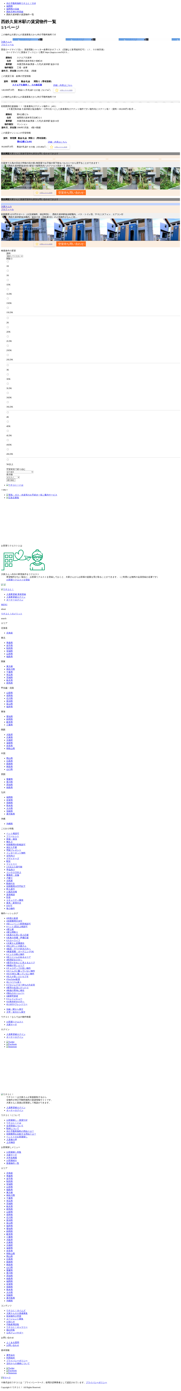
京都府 (9, 740)
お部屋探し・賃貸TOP (16, 1120)
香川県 (9, 782)
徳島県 (9, 787)
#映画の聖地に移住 (15, 990)
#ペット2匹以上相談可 (17, 926)
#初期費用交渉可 (14, 921)
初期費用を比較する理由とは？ (21, 1134)
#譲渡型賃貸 (12, 996)
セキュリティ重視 (14, 900)
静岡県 (9, 719)
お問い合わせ (12, 1345)
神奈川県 (10, 669)
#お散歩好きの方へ (15, 1001)
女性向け (10, 856)
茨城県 (9, 677)
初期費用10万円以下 (15, 886)
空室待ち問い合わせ (71, 192)
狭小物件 (10, 908)
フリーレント (12, 836)
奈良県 (9, 746)
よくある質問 (12, 1342)
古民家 (9, 881)
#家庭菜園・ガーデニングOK (20, 951)
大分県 (9, 808)
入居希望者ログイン (15, 597)
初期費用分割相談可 (15, 844)
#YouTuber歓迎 (13, 979)
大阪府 (9, 734)
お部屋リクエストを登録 (18, 580)
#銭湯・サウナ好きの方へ (18, 949)
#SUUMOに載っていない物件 (20, 974)
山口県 (9, 769)
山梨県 (9, 693)
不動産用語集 (12, 1324)
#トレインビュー (14, 999)
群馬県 (9, 683)
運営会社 (10, 1355)
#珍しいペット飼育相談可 (18, 924)
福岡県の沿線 (12, 9)
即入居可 (10, 889)
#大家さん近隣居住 (15, 943)
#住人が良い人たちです (17, 976)
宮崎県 (9, 811)
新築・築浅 (11, 839)
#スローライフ (13, 940)
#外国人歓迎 (12, 918)
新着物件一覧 (12, 1163)
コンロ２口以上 (13, 872)
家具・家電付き (13, 903)
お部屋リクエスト (14, 1022)
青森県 (9, 643)
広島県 (9, 761)
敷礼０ (9, 842)
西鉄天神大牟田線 (14, 12)
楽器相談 (10, 894)
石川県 (9, 698)
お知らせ (10, 1322)
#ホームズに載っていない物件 (20, 971)
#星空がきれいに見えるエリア (20, 963)
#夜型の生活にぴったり (17, 988)
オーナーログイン (14, 600)
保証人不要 (11, 847)
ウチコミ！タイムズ (15, 1310)
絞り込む (10, 480)
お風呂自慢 (11, 892)
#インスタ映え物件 (15, 954)
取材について (12, 1128)
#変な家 (10, 929)
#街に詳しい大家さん (16, 946)
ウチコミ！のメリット (11, 614)
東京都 (9, 666)
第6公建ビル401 (24, 141)
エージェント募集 (14, 1319)
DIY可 (9, 906)
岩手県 (9, 645)
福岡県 (9, 6)
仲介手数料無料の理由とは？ (20, 1131)
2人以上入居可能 (14, 867)
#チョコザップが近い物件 (18, 968)
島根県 (9, 764)
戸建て (9, 878)
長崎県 (9, 803)
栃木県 (9, 680)
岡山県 (9, 758)
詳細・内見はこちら (62, 85)
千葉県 (9, 672)
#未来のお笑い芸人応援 (17, 935)
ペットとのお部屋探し (17, 1137)
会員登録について (14, 1126)
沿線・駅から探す (14, 1009)
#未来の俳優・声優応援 (17, 938)
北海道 (9, 633)
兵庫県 (9, 737)
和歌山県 (10, 748)
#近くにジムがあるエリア (18, 957)
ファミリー (11, 864)
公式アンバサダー (14, 1333)
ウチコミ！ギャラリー (17, 1327)
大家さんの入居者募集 (17, 1313)
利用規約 (10, 1358)
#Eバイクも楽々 (13, 982)
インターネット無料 (15, 853)
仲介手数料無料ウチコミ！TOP (21, 3)
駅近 (8, 861)
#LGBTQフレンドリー (16, 1004)
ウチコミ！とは (13, 1123)
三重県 (9, 725)
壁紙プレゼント (13, 850)
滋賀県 (9, 743)
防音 (8, 897)
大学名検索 (11, 1158)
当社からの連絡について (18, 1363)
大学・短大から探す (15, 1012)
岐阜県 (9, 722)
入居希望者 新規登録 (16, 594)
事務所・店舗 (12, 875)
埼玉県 (9, 675)
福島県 (9, 656)
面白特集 (10, 1330)
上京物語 (10, 1142)
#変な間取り (12, 932)
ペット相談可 (12, 833)
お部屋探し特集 (13, 1152)
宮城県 (9, 651)
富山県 (9, 704)
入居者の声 (11, 1139)
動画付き (10, 883)
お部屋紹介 (11, 1160)
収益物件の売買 (13, 1316)
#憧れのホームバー (15, 993)
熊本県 (9, 805)
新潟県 (9, 701)
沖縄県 (9, 824)
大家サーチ (11, 1024)
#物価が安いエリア (15, 965)
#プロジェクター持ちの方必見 (20, 985)
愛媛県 (9, 779)
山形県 (9, 654)
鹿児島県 (10, 814)
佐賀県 (9, 800)
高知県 (9, 785)
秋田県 (9, 648)
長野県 (9, 695)
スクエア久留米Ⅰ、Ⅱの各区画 (27, 85)
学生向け (10, 869)
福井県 (9, 707)
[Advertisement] (90, 521)
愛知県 (9, 716)
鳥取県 (9, 766)
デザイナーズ (12, 858)
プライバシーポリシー (17, 1361)
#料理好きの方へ (14, 960)
